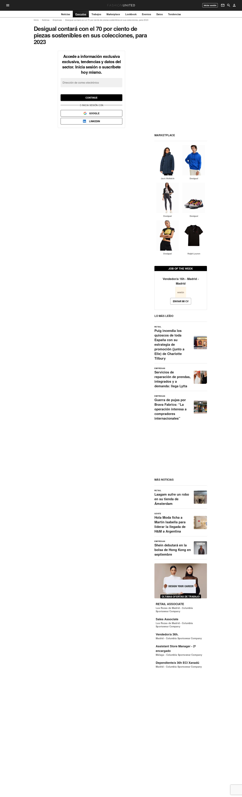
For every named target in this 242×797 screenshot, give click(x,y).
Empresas (57, 20)
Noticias (45, 20)
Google (94, 113)
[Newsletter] (223, 5)
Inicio (36, 20)
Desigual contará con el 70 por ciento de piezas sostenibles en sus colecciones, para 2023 (106, 20)
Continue (91, 97)
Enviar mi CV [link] (180, 301)
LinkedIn (94, 121)
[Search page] (229, 5)
